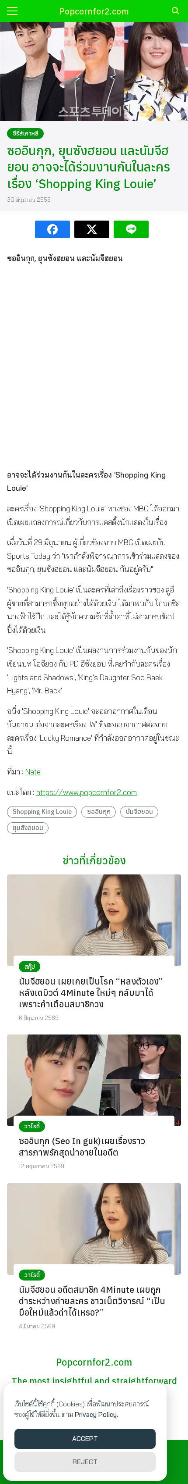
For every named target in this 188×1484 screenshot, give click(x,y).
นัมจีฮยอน (139, 811)
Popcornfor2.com (94, 11)
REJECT (85, 1462)
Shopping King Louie (42, 811)
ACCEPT (85, 1438)
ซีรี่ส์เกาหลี (25, 133)
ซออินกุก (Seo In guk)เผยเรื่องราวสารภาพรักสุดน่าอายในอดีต (82, 1146)
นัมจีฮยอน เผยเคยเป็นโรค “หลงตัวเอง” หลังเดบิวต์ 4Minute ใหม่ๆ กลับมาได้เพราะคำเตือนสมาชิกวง (91, 992)
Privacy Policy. (96, 1414)
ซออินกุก (99, 811)
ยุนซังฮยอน (28, 828)
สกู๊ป (29, 966)
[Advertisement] (94, 366)
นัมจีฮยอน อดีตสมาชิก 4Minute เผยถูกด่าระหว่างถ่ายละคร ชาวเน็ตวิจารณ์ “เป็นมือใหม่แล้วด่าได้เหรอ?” (92, 1301)
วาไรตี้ (32, 1126)
